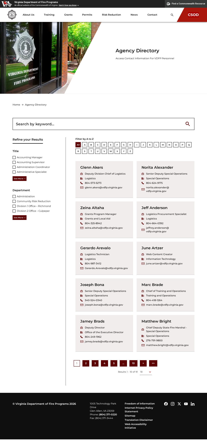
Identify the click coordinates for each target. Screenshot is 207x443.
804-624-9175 (154, 183)
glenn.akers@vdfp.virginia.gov (103, 187)
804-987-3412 (93, 263)
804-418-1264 (154, 300)
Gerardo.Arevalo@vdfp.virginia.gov (106, 268)
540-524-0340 (93, 300)
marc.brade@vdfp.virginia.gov (164, 304)
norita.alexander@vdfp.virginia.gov (157, 189)
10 (133, 363)
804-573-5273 (93, 183)
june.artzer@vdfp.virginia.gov (164, 263)
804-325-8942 (93, 223)
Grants (68, 14)
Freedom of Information (140, 403)
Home (16, 104)
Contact (152, 14)
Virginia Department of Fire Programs (36, 2)
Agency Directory (36, 104)
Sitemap (130, 415)
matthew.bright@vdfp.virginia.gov (167, 345)
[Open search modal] (172, 15)
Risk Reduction (111, 14)
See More (18, 178)
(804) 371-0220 (108, 414)
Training (49, 14)
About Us (28, 14)
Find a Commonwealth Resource (188, 3)
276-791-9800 (154, 340)
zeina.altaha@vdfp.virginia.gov (104, 227)
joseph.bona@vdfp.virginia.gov (104, 304)
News (134, 14)
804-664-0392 (154, 223)
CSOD (193, 15)
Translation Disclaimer (139, 420)
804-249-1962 (93, 336)
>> (154, 364)
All (78, 144)
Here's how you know (68, 5)
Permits (87, 14)
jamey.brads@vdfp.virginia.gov (104, 341)
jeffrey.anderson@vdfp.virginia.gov (157, 229)
